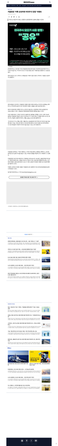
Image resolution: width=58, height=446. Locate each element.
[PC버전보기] (35, 440)
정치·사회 (29, 5)
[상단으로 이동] (56, 444)
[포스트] (26, 440)
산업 (20, 5)
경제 (17, 5)
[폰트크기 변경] (49, 17)
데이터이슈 (13, 5)
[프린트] (19, 17)
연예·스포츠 (33, 5)
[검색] (50, 2)
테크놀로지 (24, 5)
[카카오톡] (14, 17)
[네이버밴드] (16, 17)
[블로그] (22, 440)
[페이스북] (9, 17)
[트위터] (11, 17)
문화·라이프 (39, 5)
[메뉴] (8, 2)
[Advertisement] (29, 91)
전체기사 (8, 5)
